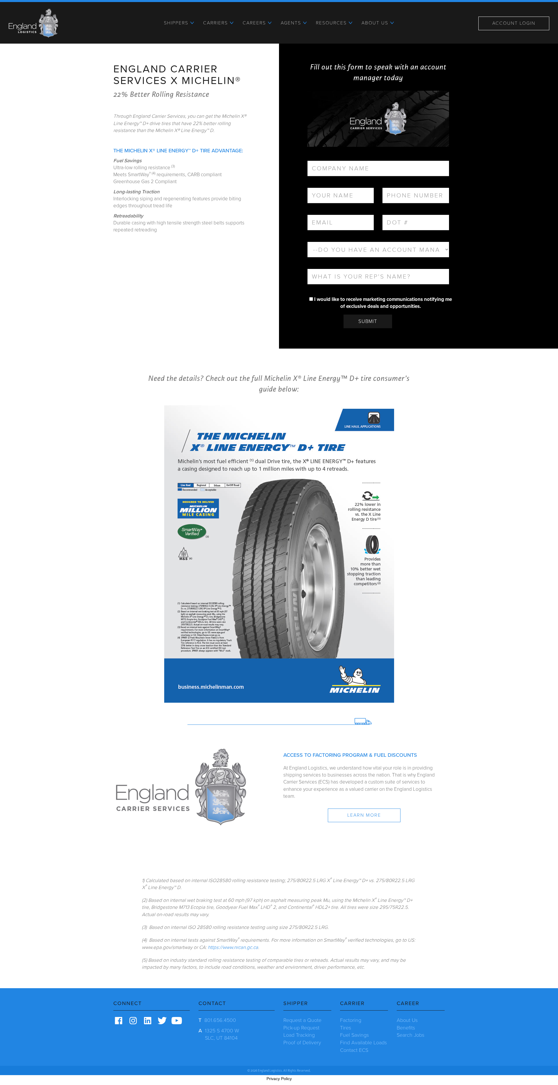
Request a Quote (302, 1020)
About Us (407, 1020)
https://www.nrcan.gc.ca (233, 947)
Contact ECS (354, 1050)
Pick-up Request (301, 1028)
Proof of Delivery (302, 1042)
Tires (345, 1028)
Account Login (513, 23)
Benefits (406, 1028)
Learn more (364, 815)
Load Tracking (299, 1035)
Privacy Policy (279, 1078)
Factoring (350, 1020)
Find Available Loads (363, 1042)
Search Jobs (410, 1035)
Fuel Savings (354, 1035)
